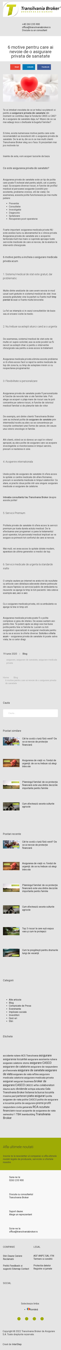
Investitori (14, 1015)
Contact (25, 1268)
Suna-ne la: (14, 1177)
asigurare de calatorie (16, 1066)
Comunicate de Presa (20, 1005)
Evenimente (15, 1008)
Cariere (18, 1256)
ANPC (41, 1255)
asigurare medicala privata (39, 1077)
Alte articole (15, 999)
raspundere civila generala (17, 1107)
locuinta (49, 1092)
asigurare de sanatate (40, 419)
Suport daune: (16, 1211)
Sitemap (16, 1268)
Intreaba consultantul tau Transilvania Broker (25, 497)
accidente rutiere (12, 1055)
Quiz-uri (13, 1018)
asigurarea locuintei (15, 1059)
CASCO (20, 1085)
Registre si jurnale (42, 1268)
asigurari (8, 1081)
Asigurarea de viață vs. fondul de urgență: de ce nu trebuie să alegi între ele (39, 763)
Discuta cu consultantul (21, 1194)
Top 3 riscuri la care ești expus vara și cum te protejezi (38, 930)
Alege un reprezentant (20, 1214)
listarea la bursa (34, 1092)
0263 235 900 (16, 1180)
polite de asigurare (25, 1103)
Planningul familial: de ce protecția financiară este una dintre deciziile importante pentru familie (40, 785)
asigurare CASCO (41, 1063)
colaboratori (47, 1085)
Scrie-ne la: (15, 1228)
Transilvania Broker (19, 1197)
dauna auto (9, 1088)
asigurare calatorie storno (16, 1063)
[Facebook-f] (26, 1318)
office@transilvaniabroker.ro (23, 1231)
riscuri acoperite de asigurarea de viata (35, 1110)
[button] (15, 67)
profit (47, 1103)
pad (14, 1096)
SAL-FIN (49, 1255)
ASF (35, 1255)
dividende (21, 1088)
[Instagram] (42, 1318)
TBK (18, 1114)
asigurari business (24, 1081)
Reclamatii (8, 1259)
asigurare (10, 659)
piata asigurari (36, 1096)
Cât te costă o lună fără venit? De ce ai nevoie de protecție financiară (39, 741)
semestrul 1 (9, 1114)
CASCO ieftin (32, 1085)
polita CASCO (29, 1099)
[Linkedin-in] (19, 1318)
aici (14, 593)
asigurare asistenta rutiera (42, 1059)
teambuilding (28, 1114)
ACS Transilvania (29, 1055)
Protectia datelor (42, 1265)
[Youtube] (34, 1318)
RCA (35, 1107)
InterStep (17, 1344)
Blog (25, 653)
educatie (40, 1089)
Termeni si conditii (42, 1258)
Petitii (6, 1265)
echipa (31, 1089)
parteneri (21, 1095)
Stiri (11, 1021)
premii (40, 1103)
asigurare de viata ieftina (26, 1074)
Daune (11, 1256)
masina (7, 1096)
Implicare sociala (18, 1012)
